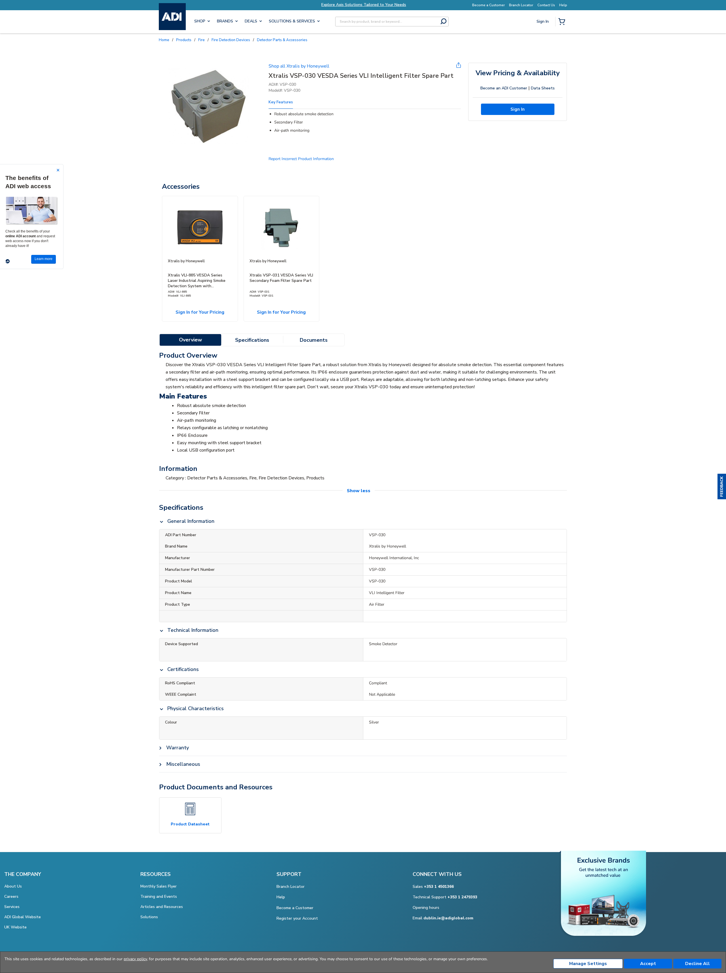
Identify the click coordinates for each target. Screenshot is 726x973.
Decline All (697, 964)
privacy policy (135, 959)
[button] (721, 486)
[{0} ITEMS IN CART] (562, 22)
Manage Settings (588, 964)
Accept (648, 964)
